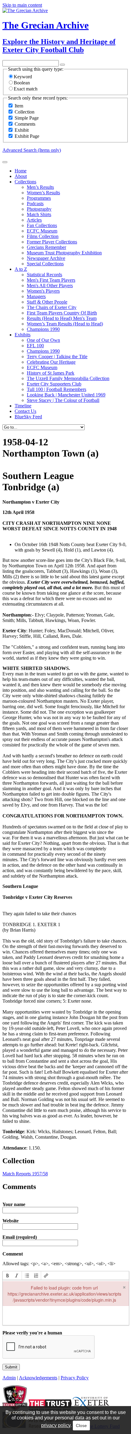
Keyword (23, 76)
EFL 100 (35, 345)
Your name (13, 1204)
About (21, 176)
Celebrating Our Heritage (51, 362)
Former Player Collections (52, 241)
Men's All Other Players (50, 285)
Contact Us (25, 411)
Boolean (22, 82)
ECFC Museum (42, 230)
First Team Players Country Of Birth (62, 312)
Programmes (39, 198)
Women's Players (43, 291)
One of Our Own (43, 340)
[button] (7, 1275)
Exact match (25, 88)
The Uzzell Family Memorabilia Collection (68, 378)
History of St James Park (50, 372)
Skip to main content (22, 5)
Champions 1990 (43, 329)
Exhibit (22, 130)
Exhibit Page (27, 136)
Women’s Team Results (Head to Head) (65, 323)
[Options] (62, 65)
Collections (25, 181)
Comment (12, 1254)
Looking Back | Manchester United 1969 (66, 394)
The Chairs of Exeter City (51, 307)
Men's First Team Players (51, 280)
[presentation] (8, 1275)
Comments (25, 124)
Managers (36, 296)
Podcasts (35, 203)
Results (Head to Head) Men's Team (62, 318)
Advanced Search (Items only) (31, 150)
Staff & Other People (47, 301)
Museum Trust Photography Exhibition (64, 252)
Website (10, 1220)
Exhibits (22, 334)
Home (21, 170)
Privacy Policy (75, 1377)
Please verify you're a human (32, 1332)
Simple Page (27, 118)
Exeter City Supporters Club (54, 383)
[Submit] (4, 162)
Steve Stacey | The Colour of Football (63, 400)
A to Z (21, 269)
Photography (39, 209)
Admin (9, 1377)
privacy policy (55, 1425)
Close (81, 1425)
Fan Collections (42, 225)
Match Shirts (39, 214)
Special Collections (45, 263)
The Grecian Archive (45, 25)
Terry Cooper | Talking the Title (57, 356)
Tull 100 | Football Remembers (56, 389)
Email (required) (19, 1237)
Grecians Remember (46, 247)
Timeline (23, 405)
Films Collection (42, 236)
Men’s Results (40, 187)
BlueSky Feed (28, 416)
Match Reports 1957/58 (25, 1173)
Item (19, 105)
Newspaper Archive (46, 258)
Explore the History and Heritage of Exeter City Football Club (58, 46)
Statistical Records (44, 274)
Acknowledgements (38, 1377)
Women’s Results (43, 192)
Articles (34, 220)
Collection (24, 111)
